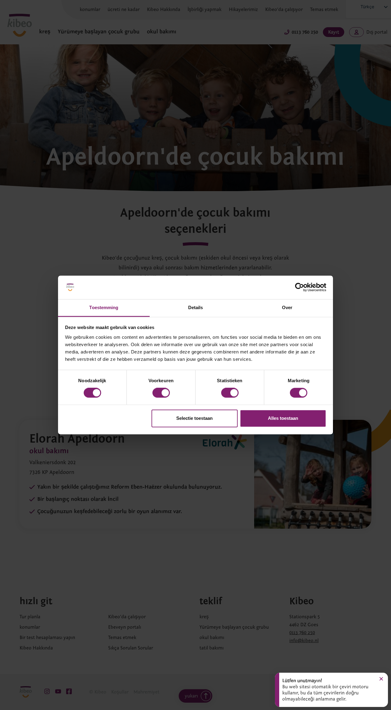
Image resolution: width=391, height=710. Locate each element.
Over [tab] (287, 307)
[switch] (161, 393)
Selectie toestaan (194, 418)
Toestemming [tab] (103, 307)
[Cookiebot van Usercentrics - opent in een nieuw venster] (299, 287)
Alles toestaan (283, 418)
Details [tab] (195, 307)
